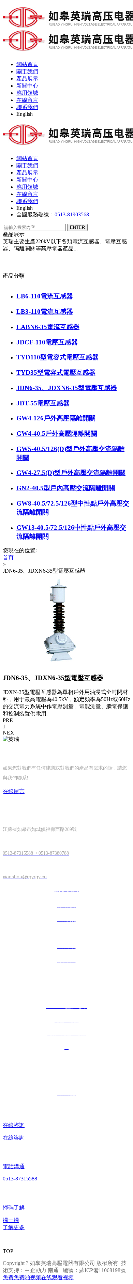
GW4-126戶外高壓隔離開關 (55, 418)
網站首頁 (27, 64)
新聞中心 (27, 86)
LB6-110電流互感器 (44, 296)
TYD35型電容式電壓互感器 (55, 372)
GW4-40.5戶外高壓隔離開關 (56, 433)
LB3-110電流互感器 (44, 311)
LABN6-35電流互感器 (47, 326)
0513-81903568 (72, 214)
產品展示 (27, 78)
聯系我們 (27, 107)
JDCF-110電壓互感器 (47, 342)
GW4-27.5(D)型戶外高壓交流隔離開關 (70, 472)
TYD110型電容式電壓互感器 (57, 357)
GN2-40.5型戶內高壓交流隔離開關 (65, 488)
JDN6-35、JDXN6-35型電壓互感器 (66, 387)
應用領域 (27, 93)
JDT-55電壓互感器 (43, 403)
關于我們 (27, 71)
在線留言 (27, 100)
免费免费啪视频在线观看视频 (38, 1277)
